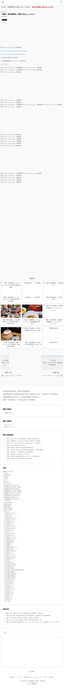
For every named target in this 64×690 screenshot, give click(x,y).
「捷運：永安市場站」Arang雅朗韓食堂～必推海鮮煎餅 (19, 451)
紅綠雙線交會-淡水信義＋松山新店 (12, 487)
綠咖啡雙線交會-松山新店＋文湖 (15, 7)
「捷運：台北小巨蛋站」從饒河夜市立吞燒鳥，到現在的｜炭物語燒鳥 (22, 617)
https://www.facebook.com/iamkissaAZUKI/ (13, 54)
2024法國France (8, 585)
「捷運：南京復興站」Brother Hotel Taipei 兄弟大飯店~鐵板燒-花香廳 (10, 299)
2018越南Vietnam (8, 559)
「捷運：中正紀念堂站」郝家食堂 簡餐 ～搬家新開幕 (19, 458)
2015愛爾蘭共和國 (8, 542)
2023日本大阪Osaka (9, 583)
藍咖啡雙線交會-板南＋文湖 (11, 497)
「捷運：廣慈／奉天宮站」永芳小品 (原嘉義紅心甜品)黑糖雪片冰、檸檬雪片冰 (24, 613)
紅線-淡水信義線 (8, 502)
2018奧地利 (7, 561)
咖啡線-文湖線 (7, 504)
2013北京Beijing (8, 532)
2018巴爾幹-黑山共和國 (10, 564)
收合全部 (10, 471)
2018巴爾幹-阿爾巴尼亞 (10, 576)
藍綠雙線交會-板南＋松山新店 (11, 488)
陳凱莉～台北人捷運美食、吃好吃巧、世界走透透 (32, 2)
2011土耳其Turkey (9, 523)
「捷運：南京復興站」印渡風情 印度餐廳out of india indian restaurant (53, 321)
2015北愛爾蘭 (7, 544)
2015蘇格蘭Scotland (9, 538)
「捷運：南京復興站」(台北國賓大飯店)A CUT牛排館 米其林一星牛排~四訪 (11, 321)
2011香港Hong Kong (9, 521)
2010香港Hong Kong (9, 519)
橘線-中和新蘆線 (8, 509)
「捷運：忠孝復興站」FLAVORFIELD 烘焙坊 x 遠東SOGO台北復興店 (23, 441)
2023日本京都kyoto (9, 582)
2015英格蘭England (9, 540)
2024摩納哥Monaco (9, 587)
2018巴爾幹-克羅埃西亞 (10, 575)
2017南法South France (10, 556)
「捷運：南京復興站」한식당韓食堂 (13, 375)
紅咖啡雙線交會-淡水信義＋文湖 (12, 495)
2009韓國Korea (8, 516)
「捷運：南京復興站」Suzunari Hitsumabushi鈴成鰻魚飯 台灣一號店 (32, 321)
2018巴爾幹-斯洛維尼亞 (10, 573)
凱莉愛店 (6, 476)
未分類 (5, 473)
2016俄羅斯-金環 (8, 549)
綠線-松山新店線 (8, 507)
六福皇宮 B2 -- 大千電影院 (32, 297)
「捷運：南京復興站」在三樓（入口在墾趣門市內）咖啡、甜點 (32, 344)
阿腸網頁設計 (34, 683)
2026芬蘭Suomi (8, 599)
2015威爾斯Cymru (8, 545)
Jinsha (33, 682)
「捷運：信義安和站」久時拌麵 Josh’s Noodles (17, 454)
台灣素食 (6, 478)
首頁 (4, 7)
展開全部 (5, 471)
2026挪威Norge (8, 597)
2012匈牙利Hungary (9, 530)
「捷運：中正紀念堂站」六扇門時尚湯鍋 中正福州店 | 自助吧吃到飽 (22, 438)
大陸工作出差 (7, 601)
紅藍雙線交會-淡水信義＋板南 (11, 485)
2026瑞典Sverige (8, 595)
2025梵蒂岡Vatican (9, 592)
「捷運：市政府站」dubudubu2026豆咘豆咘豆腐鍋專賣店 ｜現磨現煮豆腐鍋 (24, 449)
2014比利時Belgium (9, 535)
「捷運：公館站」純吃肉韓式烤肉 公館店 (16, 445)
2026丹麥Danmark (9, 594)
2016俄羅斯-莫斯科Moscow (11, 547)
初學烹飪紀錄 (7, 475)
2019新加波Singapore (9, 580)
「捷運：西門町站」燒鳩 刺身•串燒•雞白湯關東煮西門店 (19, 447)
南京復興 (27, 7)
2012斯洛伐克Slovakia (10, 528)
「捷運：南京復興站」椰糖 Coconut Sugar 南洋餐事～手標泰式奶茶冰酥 (11, 344)
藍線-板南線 (7, 506)
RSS (33, 671)
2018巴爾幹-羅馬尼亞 (9, 563)
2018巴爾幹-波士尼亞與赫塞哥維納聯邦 (13, 569)
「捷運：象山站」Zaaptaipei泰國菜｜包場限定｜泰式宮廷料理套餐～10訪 (23, 619)
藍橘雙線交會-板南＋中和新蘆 (11, 494)
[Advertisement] (32, 34)
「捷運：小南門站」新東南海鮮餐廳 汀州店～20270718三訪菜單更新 (22, 456)
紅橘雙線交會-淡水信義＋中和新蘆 (12, 490)
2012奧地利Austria (9, 525)
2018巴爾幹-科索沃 (9, 566)
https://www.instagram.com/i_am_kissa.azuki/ (14, 51)
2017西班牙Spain (8, 552)
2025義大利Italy (8, 590)
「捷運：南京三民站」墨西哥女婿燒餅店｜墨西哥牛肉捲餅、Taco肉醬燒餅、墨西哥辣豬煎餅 (27, 615)
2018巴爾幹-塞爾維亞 (9, 571)
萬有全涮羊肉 (53, 342)
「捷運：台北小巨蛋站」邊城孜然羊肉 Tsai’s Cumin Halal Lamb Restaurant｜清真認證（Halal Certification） (32, 622)
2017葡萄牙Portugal (9, 554)
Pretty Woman (8, 483)
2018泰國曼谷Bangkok (10, 557)
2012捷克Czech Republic (10, 526)
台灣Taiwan (7, 511)
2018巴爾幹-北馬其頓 (9, 578)
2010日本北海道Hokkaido (10, 518)
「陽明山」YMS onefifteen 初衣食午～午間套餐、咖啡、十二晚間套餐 (23, 443)
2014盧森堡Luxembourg (10, 537)
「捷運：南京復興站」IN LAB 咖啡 (50, 375)
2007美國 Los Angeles (10, 513)
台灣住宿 (6, 481)
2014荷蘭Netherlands (9, 533)
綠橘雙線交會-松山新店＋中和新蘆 (12, 492)
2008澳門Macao (8, 514)
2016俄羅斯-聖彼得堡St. (10, 550)
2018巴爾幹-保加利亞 (9, 568)
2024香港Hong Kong (9, 589)
